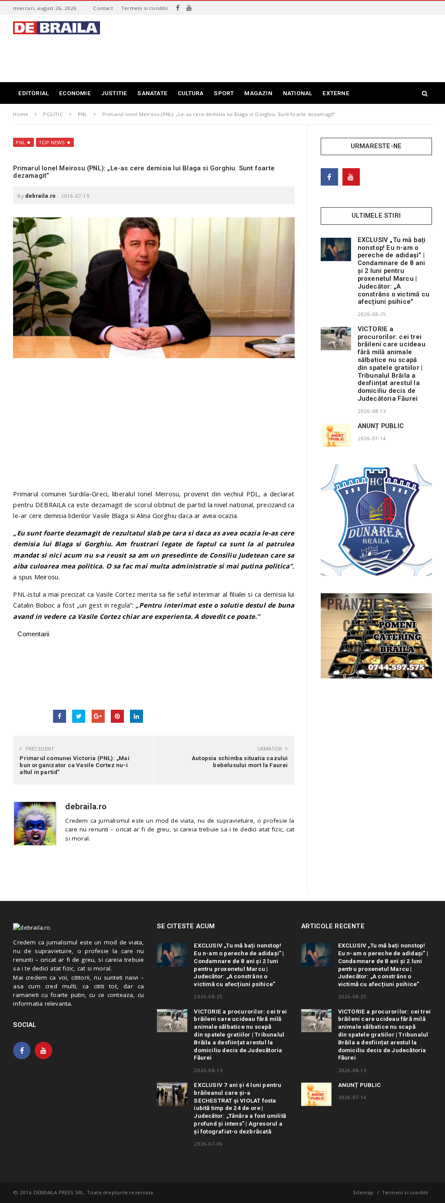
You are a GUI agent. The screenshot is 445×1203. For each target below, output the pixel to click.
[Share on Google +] (98, 716)
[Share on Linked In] (136, 716)
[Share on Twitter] (78, 716)
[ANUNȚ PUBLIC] (336, 435)
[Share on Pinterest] (117, 716)
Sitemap (363, 1192)
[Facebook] (178, 8)
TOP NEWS (52, 142)
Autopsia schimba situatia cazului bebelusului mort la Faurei (240, 761)
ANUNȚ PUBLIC (381, 426)
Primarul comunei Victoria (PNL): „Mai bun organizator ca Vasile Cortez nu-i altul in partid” (74, 764)
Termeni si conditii (144, 8)
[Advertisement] (274, 53)
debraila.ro (40, 196)
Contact (103, 8)
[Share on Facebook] (59, 716)
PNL (20, 142)
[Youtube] (189, 8)
